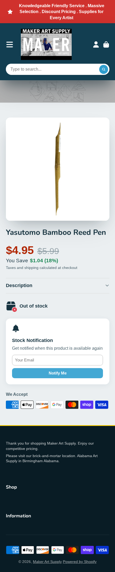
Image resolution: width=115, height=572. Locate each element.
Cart (106, 44)
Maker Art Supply (47, 561)
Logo (46, 44)
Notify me (58, 373)
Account (96, 44)
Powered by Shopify (80, 561)
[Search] (103, 69)
